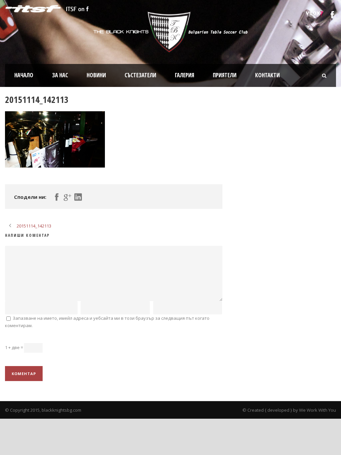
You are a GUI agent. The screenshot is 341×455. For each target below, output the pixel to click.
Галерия (184, 75)
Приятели (224, 75)
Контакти (267, 75)
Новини (96, 75)
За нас (60, 75)
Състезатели (140, 75)
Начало (23, 75)
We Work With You (317, 410)
